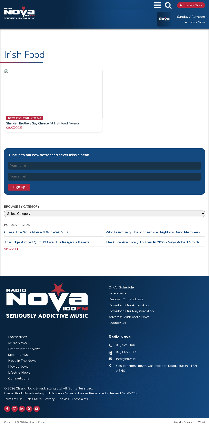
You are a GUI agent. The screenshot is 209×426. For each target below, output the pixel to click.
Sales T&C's (33, 399)
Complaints (80, 399)
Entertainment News (24, 349)
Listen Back (117, 293)
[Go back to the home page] (29, 5)
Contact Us (117, 323)
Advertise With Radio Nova (129, 317)
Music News (17, 343)
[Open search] (168, 5)
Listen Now (191, 5)
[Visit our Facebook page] (7, 409)
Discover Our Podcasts (126, 299)
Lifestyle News (19, 372)
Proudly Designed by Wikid (189, 422)
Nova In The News (22, 361)
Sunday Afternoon (191, 17)
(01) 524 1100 (125, 345)
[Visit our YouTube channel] (36, 409)
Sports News (18, 355)
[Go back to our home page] (47, 300)
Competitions (18, 378)
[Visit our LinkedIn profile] (22, 409)
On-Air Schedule (121, 287)
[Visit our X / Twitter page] (29, 409)
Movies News (18, 366)
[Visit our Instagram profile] (14, 409)
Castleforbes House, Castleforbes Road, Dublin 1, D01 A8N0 (156, 368)
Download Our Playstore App (131, 311)
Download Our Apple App (129, 305)
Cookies (63, 399)
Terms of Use (13, 399)
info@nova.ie (126, 359)
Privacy (49, 399)
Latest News (17, 337)
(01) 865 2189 (126, 352)
